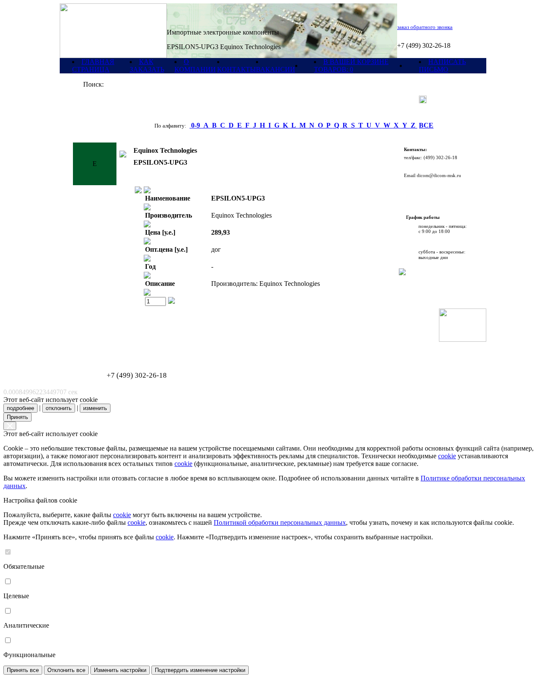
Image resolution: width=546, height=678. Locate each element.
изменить (95, 408)
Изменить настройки (120, 670)
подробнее (20, 408)
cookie (447, 456)
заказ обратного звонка (425, 27)
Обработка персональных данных (102, 344)
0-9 (195, 125)
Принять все (23, 670)
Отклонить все (66, 670)
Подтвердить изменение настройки (200, 670)
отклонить (59, 408)
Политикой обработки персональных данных (280, 522)
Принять (17, 417)
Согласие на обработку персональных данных (113, 348)
